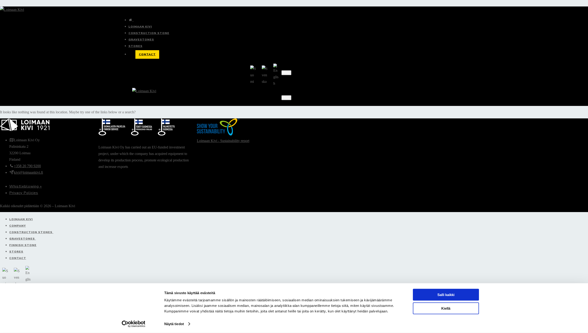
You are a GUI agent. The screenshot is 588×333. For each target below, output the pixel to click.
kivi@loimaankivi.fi (28, 172)
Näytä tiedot (174, 324)
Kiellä (445, 308)
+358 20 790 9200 (27, 166)
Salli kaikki (445, 295)
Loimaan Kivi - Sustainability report (223, 141)
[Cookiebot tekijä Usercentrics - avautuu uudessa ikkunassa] (133, 324)
